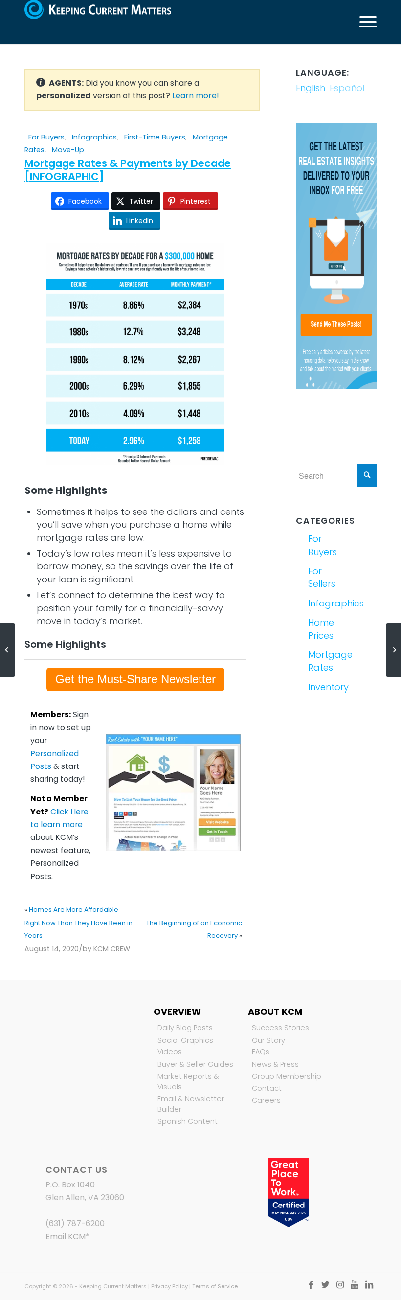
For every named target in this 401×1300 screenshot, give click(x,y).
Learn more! (195, 95)
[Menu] (363, 22)
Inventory (321, 687)
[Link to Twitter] (325, 1284)
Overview (177, 1011)
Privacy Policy (169, 1286)
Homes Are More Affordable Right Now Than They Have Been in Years (78, 922)
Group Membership (286, 1076)
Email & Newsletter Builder (190, 1104)
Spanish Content (187, 1121)
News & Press (275, 1064)
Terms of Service (215, 1286)
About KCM (275, 1011)
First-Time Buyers (154, 137)
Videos (169, 1052)
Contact (267, 1088)
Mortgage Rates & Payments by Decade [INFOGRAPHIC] (127, 170)
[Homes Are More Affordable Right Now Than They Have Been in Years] (7, 650)
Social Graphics (185, 1040)
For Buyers (46, 137)
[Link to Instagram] (340, 1284)
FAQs (260, 1052)
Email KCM (65, 1236)
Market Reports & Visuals (188, 1081)
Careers (266, 1100)
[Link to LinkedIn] (369, 1284)
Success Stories (280, 1028)
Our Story (268, 1040)
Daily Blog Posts (185, 1028)
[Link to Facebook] (310, 1284)
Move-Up (68, 150)
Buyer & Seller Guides (195, 1064)
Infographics (94, 137)
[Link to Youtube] (354, 1284)
